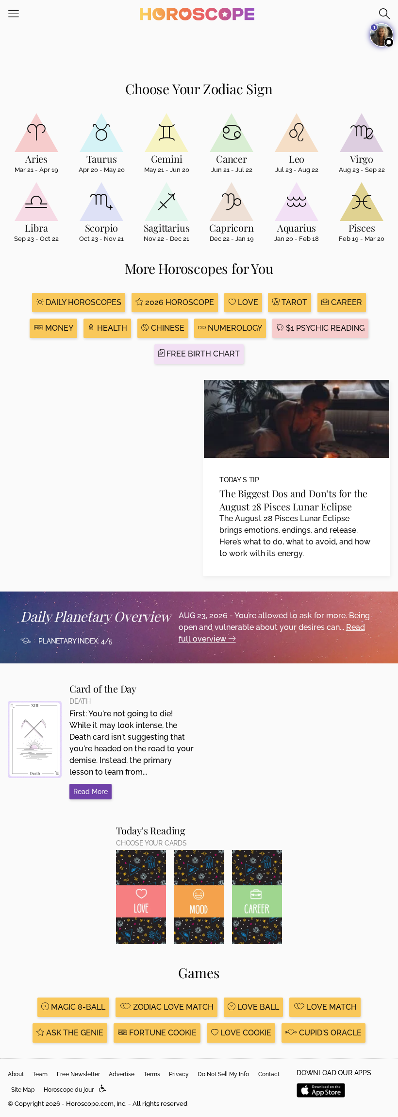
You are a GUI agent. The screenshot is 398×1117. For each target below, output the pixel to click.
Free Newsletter (78, 1074)
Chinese (166, 328)
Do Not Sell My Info (223, 1074)
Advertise (121, 1074)
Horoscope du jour (69, 1089)
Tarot (293, 302)
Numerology (234, 328)
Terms (152, 1074)
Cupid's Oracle (329, 1032)
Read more (90, 791)
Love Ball (257, 1007)
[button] (102, 1089)
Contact (269, 1074)
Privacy (179, 1074)
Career (345, 302)
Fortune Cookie (162, 1032)
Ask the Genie (73, 1032)
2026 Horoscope (178, 302)
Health (111, 328)
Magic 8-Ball (77, 1007)
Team (40, 1074)
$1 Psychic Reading (324, 328)
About (16, 1074)
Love (247, 302)
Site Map (22, 1089)
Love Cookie (244, 1032)
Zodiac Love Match (172, 1007)
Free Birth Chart (202, 353)
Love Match (331, 1007)
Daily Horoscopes (82, 302)
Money (58, 328)
